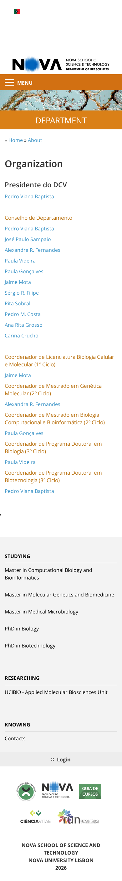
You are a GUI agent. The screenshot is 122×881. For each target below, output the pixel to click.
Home (15, 140)
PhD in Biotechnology (30, 645)
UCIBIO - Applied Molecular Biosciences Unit (56, 692)
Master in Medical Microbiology (41, 611)
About (35, 140)
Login (64, 759)
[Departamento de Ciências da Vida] (61, 63)
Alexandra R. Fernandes (32, 249)
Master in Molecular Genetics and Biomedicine (59, 594)
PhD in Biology (22, 628)
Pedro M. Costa (23, 314)
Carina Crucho (21, 335)
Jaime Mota (18, 282)
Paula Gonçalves (24, 271)
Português (17, 11)
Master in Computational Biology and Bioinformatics (48, 574)
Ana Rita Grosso (24, 324)
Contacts (15, 738)
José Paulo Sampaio (28, 239)
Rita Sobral (17, 303)
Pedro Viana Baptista (29, 196)
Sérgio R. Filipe (22, 292)
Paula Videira (20, 260)
